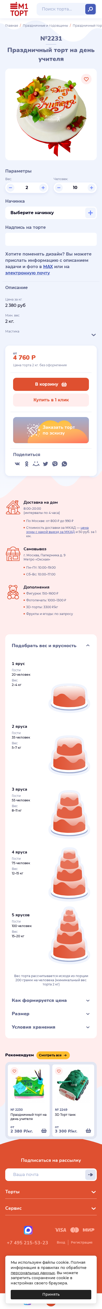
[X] (45, 464)
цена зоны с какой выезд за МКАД (57, 530)
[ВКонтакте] (17, 464)
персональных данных (33, 1273)
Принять (51, 1294)
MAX (48, 266)
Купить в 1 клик (51, 399)
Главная (11, 25)
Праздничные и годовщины (45, 25)
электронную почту (27, 272)
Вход (61, 1242)
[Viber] (55, 464)
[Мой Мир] (36, 464)
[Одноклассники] (26, 464)
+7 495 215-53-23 (27, 1243)
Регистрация (81, 1242)
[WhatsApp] (64, 464)
